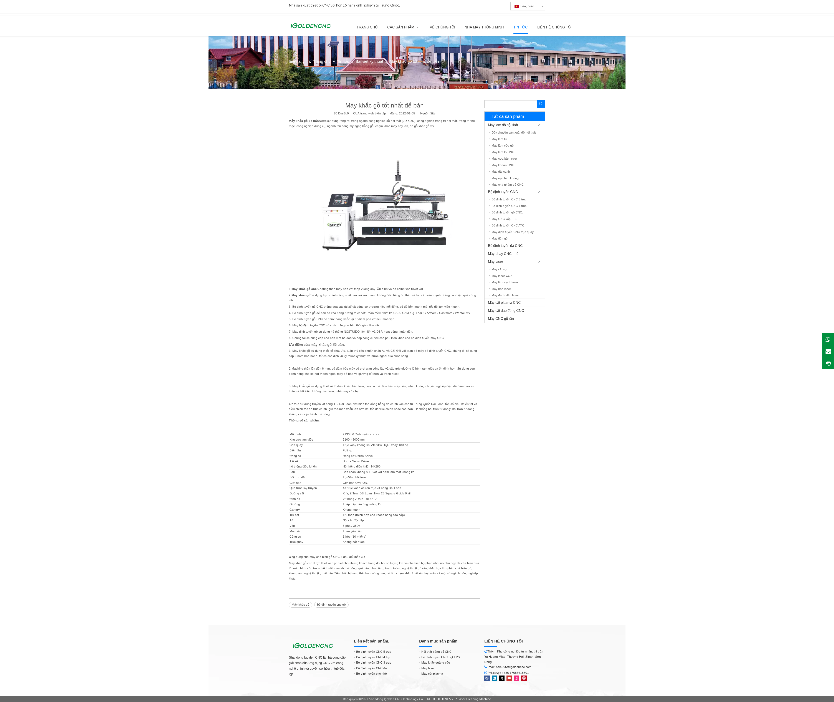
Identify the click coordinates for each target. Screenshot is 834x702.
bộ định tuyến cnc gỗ (331, 604)
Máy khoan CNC (502, 165)
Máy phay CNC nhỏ (503, 254)
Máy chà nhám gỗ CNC (507, 184)
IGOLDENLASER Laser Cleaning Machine (462, 699)
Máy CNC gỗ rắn (501, 318)
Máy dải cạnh (500, 171)
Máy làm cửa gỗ (502, 145)
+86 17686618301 (516, 672)
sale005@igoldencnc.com (513, 667)
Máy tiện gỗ (499, 238)
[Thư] (828, 351)
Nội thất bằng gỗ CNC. (436, 651)
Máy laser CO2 (501, 275)
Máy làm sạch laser (504, 282)
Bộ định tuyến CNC (503, 192)
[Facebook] (487, 678)
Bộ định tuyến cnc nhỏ (371, 673)
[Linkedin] (494, 678)
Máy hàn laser (501, 289)
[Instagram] (516, 678)
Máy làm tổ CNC (502, 152)
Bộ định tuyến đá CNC (505, 246)
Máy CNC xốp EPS (504, 219)
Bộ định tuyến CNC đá (371, 668)
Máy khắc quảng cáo (435, 662)
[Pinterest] (524, 678)
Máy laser (495, 262)
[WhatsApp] (828, 339)
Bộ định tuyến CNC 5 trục (508, 199)
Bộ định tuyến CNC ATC (507, 225)
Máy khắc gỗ (300, 604)
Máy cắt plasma (432, 673)
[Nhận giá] (828, 363)
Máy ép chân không (505, 178)
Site (432, 113)
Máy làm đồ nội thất (503, 125)
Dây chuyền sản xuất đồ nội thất (513, 132)
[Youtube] (509, 678)
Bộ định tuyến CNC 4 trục (508, 206)
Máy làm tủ (499, 139)
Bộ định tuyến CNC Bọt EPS (440, 657)
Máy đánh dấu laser (505, 295)
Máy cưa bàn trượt (504, 158)
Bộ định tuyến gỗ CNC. (507, 212)
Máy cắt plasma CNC (504, 302)
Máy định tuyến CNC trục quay (512, 232)
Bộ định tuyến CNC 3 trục (373, 662)
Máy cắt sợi (499, 269)
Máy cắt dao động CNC (506, 310)
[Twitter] (502, 678)
